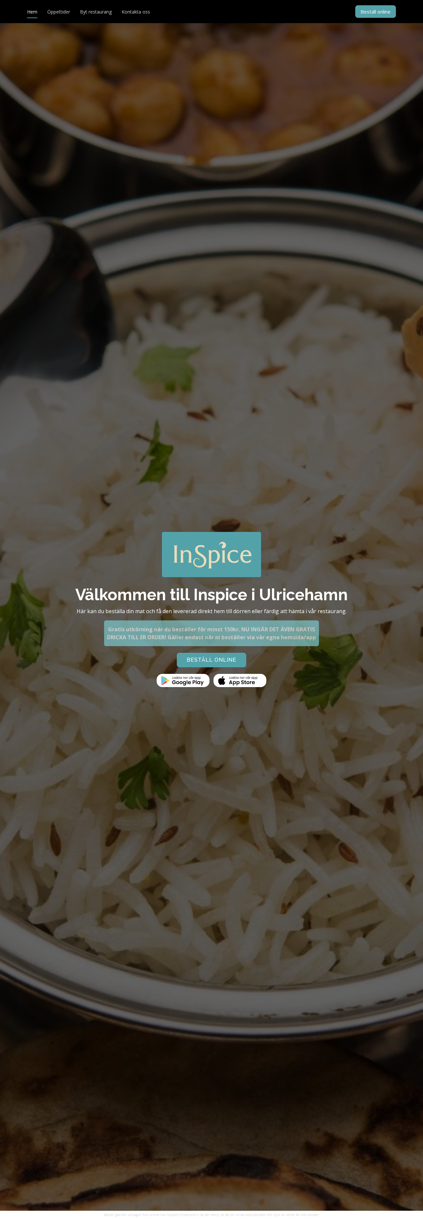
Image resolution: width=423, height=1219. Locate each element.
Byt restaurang (96, 12)
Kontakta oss (136, 12)
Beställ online (376, 11)
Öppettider (58, 12)
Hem (32, 12)
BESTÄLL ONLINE (211, 660)
